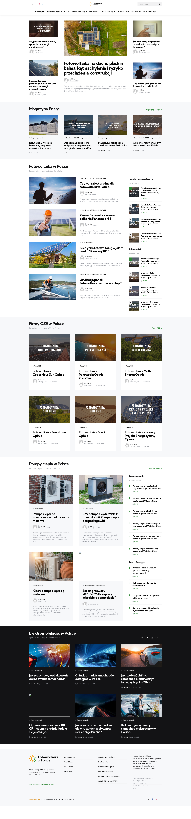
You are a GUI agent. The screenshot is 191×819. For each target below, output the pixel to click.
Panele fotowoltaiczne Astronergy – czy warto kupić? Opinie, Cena (151, 236)
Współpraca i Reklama (106, 757)
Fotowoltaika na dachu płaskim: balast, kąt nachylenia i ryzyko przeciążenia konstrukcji (94, 68)
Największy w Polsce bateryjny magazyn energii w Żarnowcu (40, 145)
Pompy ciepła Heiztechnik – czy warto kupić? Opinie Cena (147, 487)
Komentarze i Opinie (106, 767)
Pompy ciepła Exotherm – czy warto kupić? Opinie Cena (147, 499)
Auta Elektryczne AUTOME (108, 781)
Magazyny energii (133, 11)
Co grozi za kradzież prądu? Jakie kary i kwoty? (146, 596)
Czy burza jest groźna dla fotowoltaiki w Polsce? (147, 85)
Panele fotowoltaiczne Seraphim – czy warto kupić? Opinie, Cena (151, 221)
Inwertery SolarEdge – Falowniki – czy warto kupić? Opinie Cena (150, 260)
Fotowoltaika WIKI (140, 138)
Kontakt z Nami (104, 762)
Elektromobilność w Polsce (149, 638)
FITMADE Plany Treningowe (109, 776)
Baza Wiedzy (107, 11)
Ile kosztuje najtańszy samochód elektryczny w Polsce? (138, 728)
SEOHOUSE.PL (34, 799)
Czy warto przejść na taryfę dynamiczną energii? (146, 609)
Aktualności (93, 11)
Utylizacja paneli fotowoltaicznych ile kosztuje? (100, 281)
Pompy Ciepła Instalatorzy (74, 11)
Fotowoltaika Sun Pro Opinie (93, 434)
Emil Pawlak (68, 771)
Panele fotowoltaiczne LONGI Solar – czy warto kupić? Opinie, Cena (151, 191)
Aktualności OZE (71, 138)
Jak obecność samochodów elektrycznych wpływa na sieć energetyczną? (93, 728)
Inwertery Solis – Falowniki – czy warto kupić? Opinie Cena (150, 275)
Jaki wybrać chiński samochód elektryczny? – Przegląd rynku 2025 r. (138, 678)
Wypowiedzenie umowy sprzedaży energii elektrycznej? (42, 44)
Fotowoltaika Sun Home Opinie (49, 434)
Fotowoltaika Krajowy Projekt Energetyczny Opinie (140, 435)
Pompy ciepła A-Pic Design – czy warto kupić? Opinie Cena (147, 524)
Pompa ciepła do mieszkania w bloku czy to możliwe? (51, 517)
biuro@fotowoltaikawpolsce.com (41, 784)
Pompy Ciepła (154, 468)
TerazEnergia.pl (149, 11)
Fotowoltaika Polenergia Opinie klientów (91, 374)
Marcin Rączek (69, 757)
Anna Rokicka (69, 767)
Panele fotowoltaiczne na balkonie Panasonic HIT (97, 217)
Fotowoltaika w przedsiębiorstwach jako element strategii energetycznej (42, 84)
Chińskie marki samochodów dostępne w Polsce (95, 677)
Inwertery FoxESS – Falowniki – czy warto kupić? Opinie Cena (150, 289)
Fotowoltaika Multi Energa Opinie (138, 372)
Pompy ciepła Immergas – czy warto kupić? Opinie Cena (147, 537)
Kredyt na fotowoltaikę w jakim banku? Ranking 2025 (101, 249)
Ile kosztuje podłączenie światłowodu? (144, 584)
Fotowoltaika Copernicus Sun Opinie (48, 372)
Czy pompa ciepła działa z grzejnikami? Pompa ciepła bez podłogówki (100, 517)
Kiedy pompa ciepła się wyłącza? (48, 592)
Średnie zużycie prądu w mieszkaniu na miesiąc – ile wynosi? (146, 44)
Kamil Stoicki (68, 762)
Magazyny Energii (153, 109)
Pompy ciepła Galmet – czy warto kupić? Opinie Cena (145, 549)
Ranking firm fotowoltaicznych (47, 11)
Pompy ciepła (38, 509)
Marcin (39, 51)
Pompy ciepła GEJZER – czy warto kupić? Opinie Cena (146, 512)
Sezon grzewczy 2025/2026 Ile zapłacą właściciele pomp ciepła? (99, 594)
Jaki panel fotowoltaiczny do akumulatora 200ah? (147, 144)
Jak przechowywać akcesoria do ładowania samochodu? (48, 677)
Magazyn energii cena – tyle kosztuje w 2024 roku (112, 144)
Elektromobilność (36, 670)
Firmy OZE (156, 328)
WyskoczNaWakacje (105, 771)
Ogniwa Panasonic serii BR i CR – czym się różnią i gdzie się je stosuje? (48, 728)
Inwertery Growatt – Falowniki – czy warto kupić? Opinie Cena (150, 304)
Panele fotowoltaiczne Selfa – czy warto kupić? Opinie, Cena (151, 207)
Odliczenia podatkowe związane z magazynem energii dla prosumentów (77, 145)
